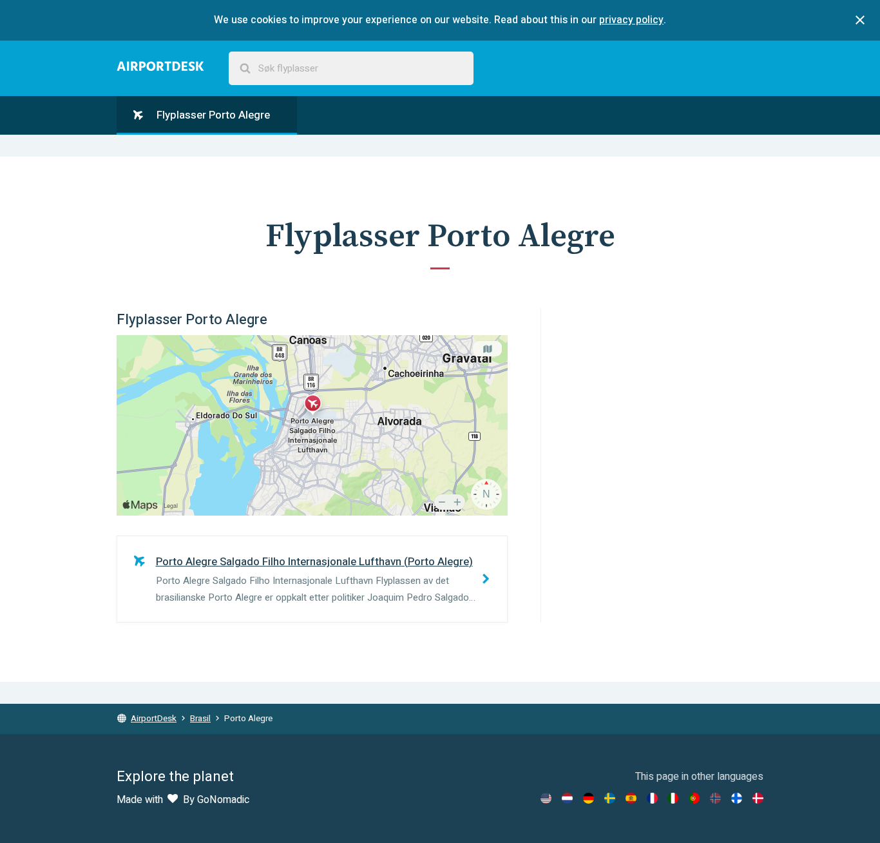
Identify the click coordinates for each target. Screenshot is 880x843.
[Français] (652, 798)
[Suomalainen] (736, 798)
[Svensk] (609, 798)
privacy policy (631, 20)
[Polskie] (694, 798)
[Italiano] (672, 798)
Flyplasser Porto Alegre (212, 115)
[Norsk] (715, 798)
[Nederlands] (567, 798)
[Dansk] (757, 798)
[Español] (631, 798)
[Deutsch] (588, 798)
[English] (545, 798)
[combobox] (351, 69)
